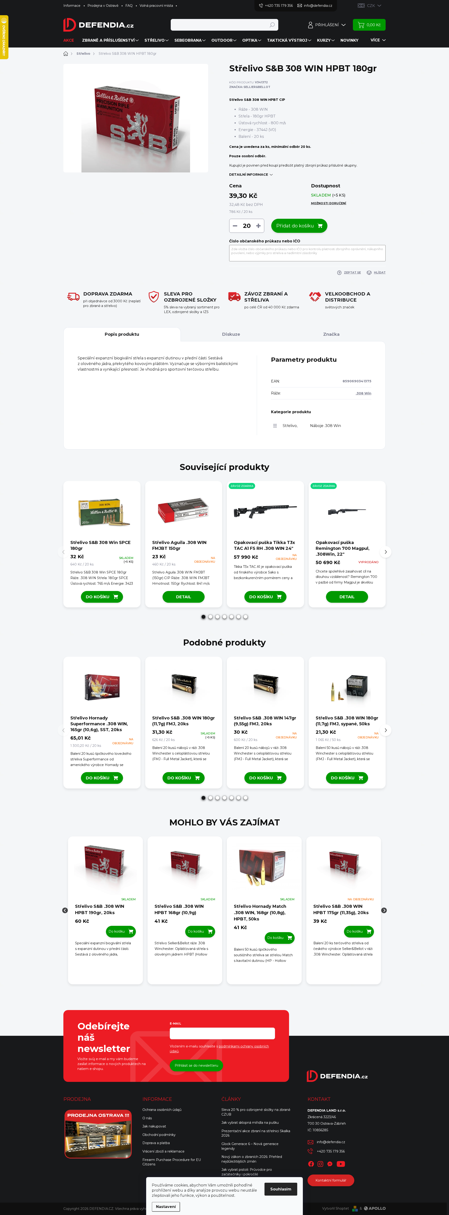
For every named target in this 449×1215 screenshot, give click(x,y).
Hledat (272, 25)
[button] (203, 616)
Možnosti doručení (328, 203)
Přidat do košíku (295, 226)
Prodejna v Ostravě (102, 6)
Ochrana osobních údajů (161, 1110)
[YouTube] (341, 1163)
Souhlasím (280, 1189)
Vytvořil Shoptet (335, 1208)
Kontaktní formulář (330, 1180)
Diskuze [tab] (231, 334)
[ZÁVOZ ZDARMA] (265, 512)
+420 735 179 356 (331, 1151)
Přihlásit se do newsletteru (196, 1065)
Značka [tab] (331, 334)
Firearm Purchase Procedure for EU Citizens (171, 1162)
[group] (105, 910)
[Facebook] (311, 1163)
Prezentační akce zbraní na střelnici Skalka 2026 (255, 1133)
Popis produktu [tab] (122, 334)
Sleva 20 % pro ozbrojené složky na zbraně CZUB (255, 1112)
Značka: (249, 87)
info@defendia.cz (331, 1142)
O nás (147, 1118)
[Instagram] (320, 1163)
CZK (371, 6)
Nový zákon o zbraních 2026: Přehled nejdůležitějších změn (251, 1159)
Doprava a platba (156, 1143)
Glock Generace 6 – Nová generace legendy (250, 1146)
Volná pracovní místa (156, 6)
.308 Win (363, 393)
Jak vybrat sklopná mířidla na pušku (250, 1122)
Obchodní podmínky (159, 1135)
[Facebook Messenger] (329, 1163)
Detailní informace (248, 174)
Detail (183, 597)
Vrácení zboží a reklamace (163, 1151)
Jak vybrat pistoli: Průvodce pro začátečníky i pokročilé (246, 1172)
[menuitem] (70, 40)
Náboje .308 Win (325, 425)
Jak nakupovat (154, 1126)
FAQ (129, 6)
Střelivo (290, 425)
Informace (71, 6)
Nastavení (166, 1206)
